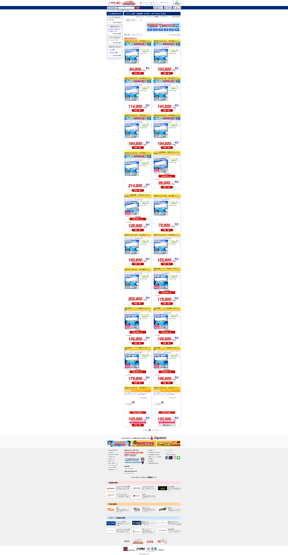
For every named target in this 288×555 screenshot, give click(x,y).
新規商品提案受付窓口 (153, 463)
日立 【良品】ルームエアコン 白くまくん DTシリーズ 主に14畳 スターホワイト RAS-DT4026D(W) (167, 393)
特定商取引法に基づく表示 (154, 452)
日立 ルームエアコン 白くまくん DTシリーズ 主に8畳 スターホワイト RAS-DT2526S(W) (167, 47)
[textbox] (126, 7)
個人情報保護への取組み (154, 454)
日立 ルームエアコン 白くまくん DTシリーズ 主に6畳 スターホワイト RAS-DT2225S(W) (167, 199)
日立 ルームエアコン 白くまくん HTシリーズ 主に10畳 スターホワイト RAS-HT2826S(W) (137, 199)
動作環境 (151, 459)
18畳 (171, 29)
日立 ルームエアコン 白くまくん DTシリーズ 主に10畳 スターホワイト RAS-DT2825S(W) (137, 238)
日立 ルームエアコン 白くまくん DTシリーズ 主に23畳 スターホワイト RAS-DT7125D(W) (137, 273)
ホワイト (139, 35)
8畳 (155, 29)
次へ (158, 430)
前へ (146, 430)
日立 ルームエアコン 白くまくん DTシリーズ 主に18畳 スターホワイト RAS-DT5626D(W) (137, 121)
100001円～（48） (113, 31)
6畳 (149, 29)
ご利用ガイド (154, 2)
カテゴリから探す (144, 4)
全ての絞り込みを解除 (175, 34)
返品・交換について (113, 463)
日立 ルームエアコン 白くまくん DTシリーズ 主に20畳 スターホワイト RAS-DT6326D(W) (166, 121)
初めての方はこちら (145, 2)
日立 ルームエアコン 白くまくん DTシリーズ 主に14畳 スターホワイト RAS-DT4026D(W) (166, 84)
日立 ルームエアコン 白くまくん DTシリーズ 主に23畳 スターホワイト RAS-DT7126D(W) (137, 159)
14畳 (166, 29)
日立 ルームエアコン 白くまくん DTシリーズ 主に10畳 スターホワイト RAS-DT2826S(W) (137, 84)
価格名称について (113, 469)
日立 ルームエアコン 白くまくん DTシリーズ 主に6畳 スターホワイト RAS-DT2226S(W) (138, 47)
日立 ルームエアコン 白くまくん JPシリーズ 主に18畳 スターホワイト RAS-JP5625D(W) (166, 352)
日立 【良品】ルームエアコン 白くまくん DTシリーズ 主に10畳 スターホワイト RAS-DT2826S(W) (138, 393)
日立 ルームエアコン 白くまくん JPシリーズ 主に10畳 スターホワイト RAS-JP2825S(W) (166, 312)
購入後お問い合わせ (156, 4)
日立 (133, 35)
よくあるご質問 (165, 2)
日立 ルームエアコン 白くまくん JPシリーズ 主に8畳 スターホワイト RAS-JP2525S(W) (138, 312)
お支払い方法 (112, 456)
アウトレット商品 (113, 52)
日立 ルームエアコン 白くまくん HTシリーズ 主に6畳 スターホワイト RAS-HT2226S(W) (167, 156)
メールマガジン (170, 450)
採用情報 (151, 461)
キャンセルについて (113, 465)
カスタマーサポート (129, 473)
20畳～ (176, 29)
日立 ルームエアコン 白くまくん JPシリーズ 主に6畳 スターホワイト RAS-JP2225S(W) (167, 273)
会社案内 (151, 450)
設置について (112, 461)
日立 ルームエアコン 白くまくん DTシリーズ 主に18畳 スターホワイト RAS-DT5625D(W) (166, 238)
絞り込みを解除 (117, 22)
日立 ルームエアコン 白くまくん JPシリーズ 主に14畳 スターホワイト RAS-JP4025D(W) (137, 352)
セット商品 (112, 49)
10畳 (161, 29)
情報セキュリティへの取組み (155, 456)
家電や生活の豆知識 (171, 454)
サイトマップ (169, 452)
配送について (112, 458)
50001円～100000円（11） (115, 29)
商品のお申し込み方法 (114, 454)
